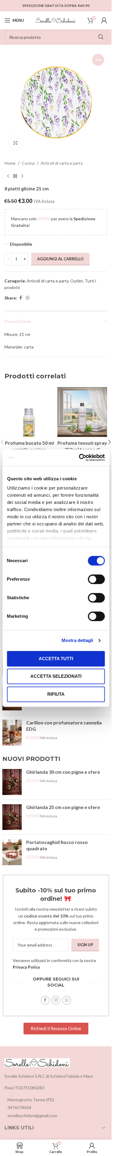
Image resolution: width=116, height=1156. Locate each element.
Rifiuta (56, 694)
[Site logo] (55, 19)
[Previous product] (8, 176)
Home (9, 163)
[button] (109, 442)
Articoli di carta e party (62, 163)
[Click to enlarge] (15, 142)
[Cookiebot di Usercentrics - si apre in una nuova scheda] (79, 457)
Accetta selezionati (55, 676)
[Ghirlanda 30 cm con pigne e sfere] (12, 782)
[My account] (104, 20)
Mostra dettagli (77, 640)
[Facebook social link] (20, 298)
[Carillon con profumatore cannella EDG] (12, 733)
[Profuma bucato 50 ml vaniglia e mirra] (29, 412)
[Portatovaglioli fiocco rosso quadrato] (12, 852)
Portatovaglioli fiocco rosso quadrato (57, 845)
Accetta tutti (56, 658)
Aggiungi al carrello (60, 258)
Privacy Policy (26, 967)
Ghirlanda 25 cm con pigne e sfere (63, 807)
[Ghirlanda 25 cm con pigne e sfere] (12, 817)
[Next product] (22, 176)
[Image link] (37, 1062)
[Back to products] (15, 176)
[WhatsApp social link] (27, 298)
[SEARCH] (101, 37)
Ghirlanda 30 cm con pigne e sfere (63, 772)
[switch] (96, 579)
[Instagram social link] (55, 1000)
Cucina (28, 163)
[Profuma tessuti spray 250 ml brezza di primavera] (82, 412)
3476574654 (19, 1107)
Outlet (76, 280)
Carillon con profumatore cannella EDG (64, 726)
